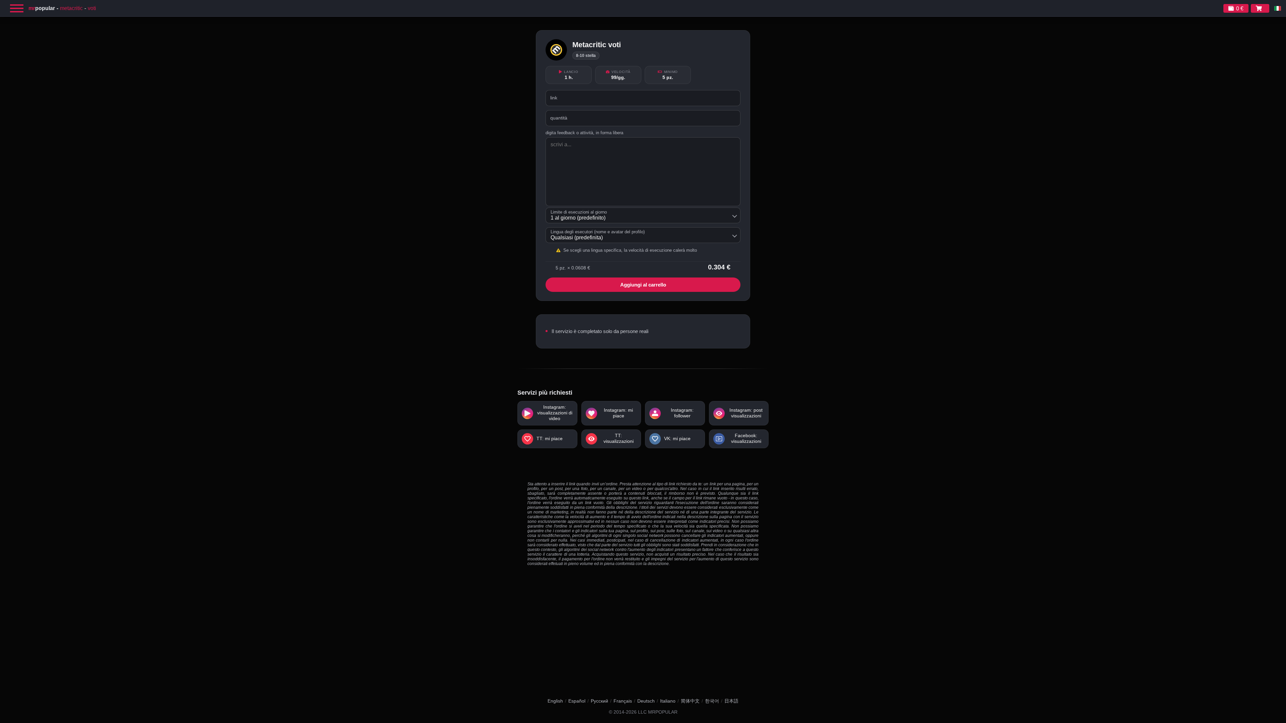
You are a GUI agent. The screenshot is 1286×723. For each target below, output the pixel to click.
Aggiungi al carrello (643, 285)
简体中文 (690, 701)
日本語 (731, 701)
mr (41, 8)
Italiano (667, 701)
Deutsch (646, 701)
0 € (1239, 8)
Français (623, 701)
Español (576, 701)
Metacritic (71, 8)
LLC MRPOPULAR (657, 712)
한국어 (712, 701)
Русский (599, 701)
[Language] (1277, 8)
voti (92, 8)
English (555, 701)
